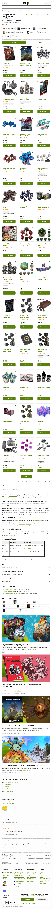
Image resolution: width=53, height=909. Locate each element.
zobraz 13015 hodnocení (8, 803)
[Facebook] (3, 902)
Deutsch (18, 886)
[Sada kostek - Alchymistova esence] (9, 386)
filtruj (15, 42)
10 (38, 481)
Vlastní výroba (6, 789)
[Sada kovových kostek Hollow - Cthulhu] (26, 97)
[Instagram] (7, 902)
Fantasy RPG (18, 11)
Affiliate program (31, 881)
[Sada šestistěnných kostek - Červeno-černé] (9, 420)
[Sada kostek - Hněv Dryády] (43, 132)
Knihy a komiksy (10, 606)
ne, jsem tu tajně (42, 899)
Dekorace (8, 602)
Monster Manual (13, 496)
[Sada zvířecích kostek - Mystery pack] (9, 314)
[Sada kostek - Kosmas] (43, 62)
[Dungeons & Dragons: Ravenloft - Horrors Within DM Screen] (43, 278)
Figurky (32, 32)
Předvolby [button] (41, 895)
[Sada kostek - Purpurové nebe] (43, 420)
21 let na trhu (6, 786)
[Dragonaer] (9, 62)
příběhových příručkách (7, 525)
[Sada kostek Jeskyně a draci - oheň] (9, 168)
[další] (3, 485)
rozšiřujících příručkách (25, 524)
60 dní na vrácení (7, 784)
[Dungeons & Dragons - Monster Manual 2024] (26, 62)
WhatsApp (5, 878)
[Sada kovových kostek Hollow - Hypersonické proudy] (43, 456)
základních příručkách (38, 520)
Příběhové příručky (41, 28)
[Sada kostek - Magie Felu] (43, 242)
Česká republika (20, 881)
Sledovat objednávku (19, 878)
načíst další (25, 476)
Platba (21, 873)
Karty (7, 36)
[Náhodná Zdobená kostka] (9, 242)
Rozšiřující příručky (25, 28)
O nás (41, 877)
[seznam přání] (15, 48)
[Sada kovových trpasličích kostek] (26, 314)
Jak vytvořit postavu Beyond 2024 (11, 593)
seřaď (40, 42)
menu (5, 3)
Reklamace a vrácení (19, 877)
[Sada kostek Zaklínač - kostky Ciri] (43, 350)
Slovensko (18, 883)
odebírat (47, 855)
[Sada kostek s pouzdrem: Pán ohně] (9, 456)
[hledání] (49, 7)
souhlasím (27, 899)
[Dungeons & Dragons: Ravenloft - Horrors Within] (43, 97)
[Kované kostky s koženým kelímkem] (43, 314)
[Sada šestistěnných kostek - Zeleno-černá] (43, 206)
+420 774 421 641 (7, 872)
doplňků (11, 535)
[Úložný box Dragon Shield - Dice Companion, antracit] (26, 350)
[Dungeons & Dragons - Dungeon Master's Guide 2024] (26, 132)
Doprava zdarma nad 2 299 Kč (10, 782)
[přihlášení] (46, 3)
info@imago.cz (6, 875)
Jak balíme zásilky (18, 875)
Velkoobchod (30, 878)
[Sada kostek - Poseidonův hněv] (26, 168)
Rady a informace (31, 877)
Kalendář (42, 881)
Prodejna (42, 873)
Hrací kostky (43, 32)
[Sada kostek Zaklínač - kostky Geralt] (43, 168)
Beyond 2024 (17, 520)
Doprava (16, 873)
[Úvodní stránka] (2, 11)
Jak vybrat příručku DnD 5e (9, 589)
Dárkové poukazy (44, 880)
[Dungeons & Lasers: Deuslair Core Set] (26, 386)
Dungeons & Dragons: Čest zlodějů (39, 606)
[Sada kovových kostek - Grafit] (43, 386)
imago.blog (43, 883)
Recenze (4, 693)
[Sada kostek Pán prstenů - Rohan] (26, 420)
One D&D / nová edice (8, 591)
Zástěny (17, 36)
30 (49, 481)
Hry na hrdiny (10, 11)
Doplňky (22, 32)
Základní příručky (10, 28)
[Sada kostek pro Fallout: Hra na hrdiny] (9, 132)
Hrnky (38, 602)
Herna (41, 875)
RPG (5, 11)
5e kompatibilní (10, 32)
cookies (32, 894)
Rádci (3, 652)
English (17, 884)
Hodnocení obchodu (45, 878)
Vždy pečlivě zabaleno (8, 791)
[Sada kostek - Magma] (26, 242)
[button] (25, 652)
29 (45, 481)
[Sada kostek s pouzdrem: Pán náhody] (9, 97)
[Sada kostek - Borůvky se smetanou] (26, 456)
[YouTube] (14, 902)
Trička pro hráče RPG (11, 610)
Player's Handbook (30, 494)
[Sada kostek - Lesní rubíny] (26, 278)
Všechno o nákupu (18, 872)
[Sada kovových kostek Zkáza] (9, 206)
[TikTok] (18, 902)
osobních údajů (48, 858)
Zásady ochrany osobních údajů (28, 903)
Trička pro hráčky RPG (28, 610)
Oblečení (22, 606)
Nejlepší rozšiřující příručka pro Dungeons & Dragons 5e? (37, 14)
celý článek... (35, 649)
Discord (5, 877)
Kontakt (42, 872)
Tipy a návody (5, 772)
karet (15, 535)
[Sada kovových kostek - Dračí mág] (26, 206)
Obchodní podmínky (32, 872)
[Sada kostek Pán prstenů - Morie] (9, 350)
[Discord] (10, 902)
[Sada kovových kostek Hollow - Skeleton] (9, 278)
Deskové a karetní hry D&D (23, 602)
